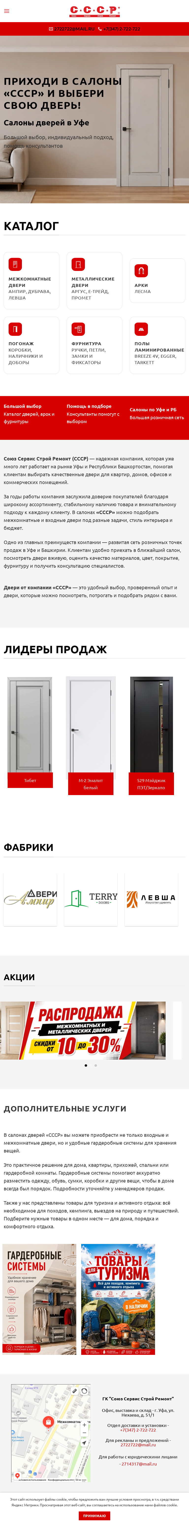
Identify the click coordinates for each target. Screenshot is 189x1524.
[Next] (179, 738)
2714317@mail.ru (139, 1463)
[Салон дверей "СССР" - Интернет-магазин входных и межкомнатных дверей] (94, 11)
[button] (7, 11)
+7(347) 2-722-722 (138, 1429)
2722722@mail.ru (138, 1444)
